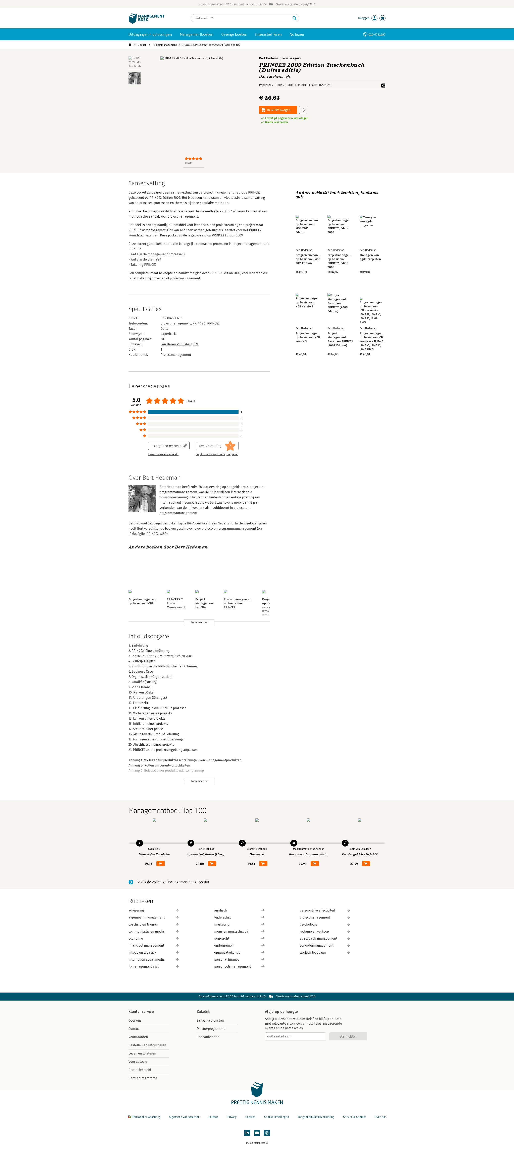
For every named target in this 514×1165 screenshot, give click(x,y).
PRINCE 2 (199, 323)
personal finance (226, 959)
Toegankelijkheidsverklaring (316, 1117)
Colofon (213, 1117)
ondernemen (224, 945)
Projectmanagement (165, 44)
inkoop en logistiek (142, 952)
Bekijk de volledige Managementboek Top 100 (173, 882)
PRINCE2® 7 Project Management (176, 603)
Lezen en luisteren (142, 1053)
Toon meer (197, 622)
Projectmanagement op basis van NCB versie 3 (310, 337)
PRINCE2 (213, 323)
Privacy (232, 1117)
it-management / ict (143, 966)
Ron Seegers (291, 58)
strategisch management (318, 938)
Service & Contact (354, 1117)
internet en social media (146, 959)
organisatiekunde (227, 952)
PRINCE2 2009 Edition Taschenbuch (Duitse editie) (211, 44)
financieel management (146, 945)
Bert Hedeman (270, 58)
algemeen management (146, 917)
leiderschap (223, 917)
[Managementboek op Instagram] (267, 1133)
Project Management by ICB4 (204, 603)
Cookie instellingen (276, 1117)
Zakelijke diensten (210, 1020)
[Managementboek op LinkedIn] (247, 1133)
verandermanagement (316, 945)
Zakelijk (203, 1011)
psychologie (308, 924)
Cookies (250, 1117)
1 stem (188, 162)
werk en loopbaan (313, 952)
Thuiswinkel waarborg (146, 1117)
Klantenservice (141, 1011)
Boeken (142, 44)
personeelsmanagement (232, 966)
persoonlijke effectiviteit (317, 910)
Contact (134, 1029)
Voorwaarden (138, 1037)
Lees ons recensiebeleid (163, 454)
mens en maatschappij (231, 931)
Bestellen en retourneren (147, 1045)
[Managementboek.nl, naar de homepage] (146, 22)
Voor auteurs (138, 1062)
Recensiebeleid (139, 1070)
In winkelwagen (279, 110)
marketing (221, 924)
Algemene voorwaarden (184, 1117)
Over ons (135, 1020)
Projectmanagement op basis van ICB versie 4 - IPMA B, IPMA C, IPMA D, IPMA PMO (374, 341)
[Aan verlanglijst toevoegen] (303, 110)
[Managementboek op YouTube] (257, 1133)
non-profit (221, 938)
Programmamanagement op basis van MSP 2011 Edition (313, 259)
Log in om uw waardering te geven (217, 454)
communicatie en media (146, 931)
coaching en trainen (143, 924)
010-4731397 (377, 34)
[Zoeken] (295, 18)
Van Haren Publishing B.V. (180, 344)
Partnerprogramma (142, 1078)
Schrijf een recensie (166, 446)
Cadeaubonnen (208, 1037)
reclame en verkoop (314, 931)
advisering (136, 910)
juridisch (220, 910)
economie (135, 938)
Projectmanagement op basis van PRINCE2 (238, 603)
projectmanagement (176, 323)
